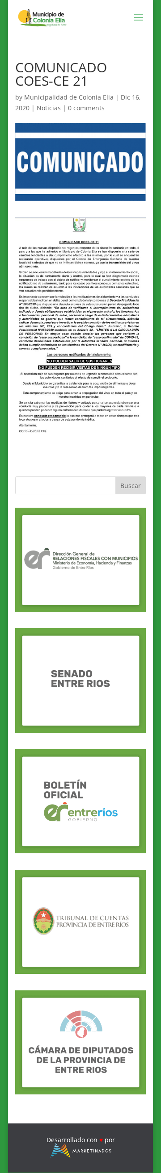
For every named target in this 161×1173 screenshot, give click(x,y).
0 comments (86, 108)
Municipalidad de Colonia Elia (69, 97)
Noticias (49, 108)
